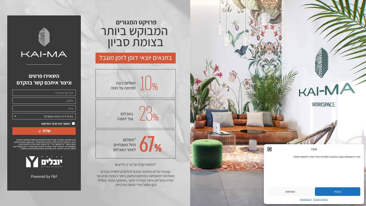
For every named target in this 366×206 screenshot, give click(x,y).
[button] (269, 149)
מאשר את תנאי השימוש (55, 123)
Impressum (305, 199)
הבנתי (337, 191)
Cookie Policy (320, 199)
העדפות (290, 191)
